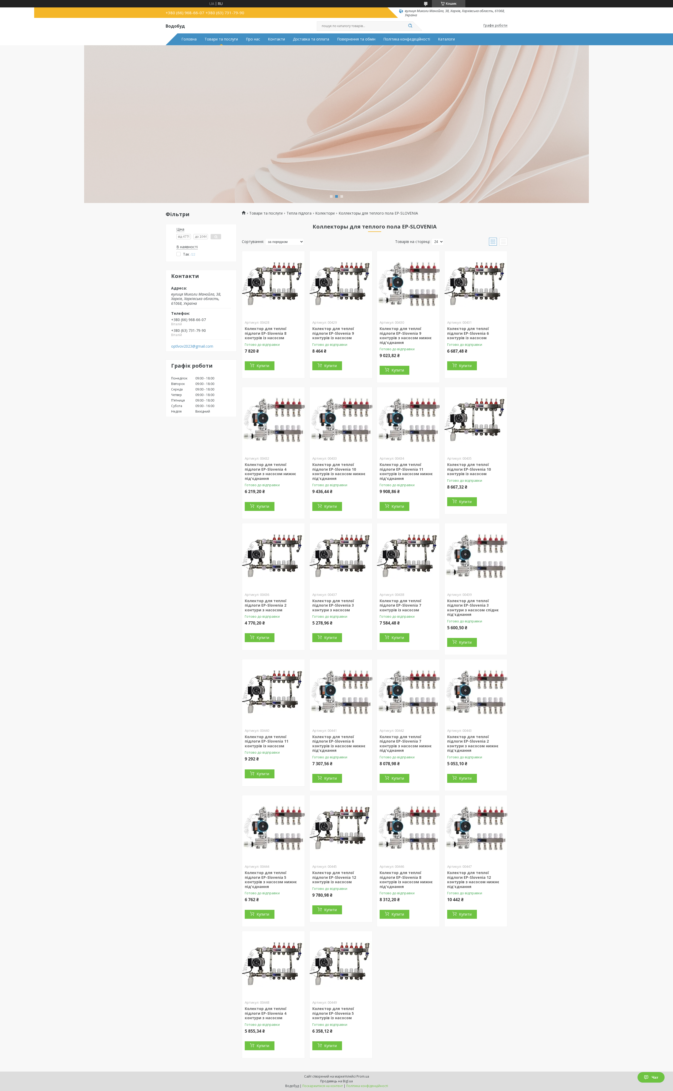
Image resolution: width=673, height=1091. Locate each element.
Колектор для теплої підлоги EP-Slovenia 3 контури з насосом (333, 605)
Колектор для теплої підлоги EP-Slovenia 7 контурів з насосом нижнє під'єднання (406, 743)
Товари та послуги (221, 39)
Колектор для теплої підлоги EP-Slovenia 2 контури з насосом (266, 605)
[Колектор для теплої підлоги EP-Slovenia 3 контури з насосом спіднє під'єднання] (476, 556)
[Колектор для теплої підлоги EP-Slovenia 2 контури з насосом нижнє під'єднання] (476, 692)
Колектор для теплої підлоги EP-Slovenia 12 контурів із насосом (334, 877)
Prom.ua (362, 1076)
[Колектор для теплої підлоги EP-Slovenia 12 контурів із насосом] (341, 828)
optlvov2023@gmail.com (192, 346)
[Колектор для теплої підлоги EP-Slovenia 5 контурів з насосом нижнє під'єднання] (273, 828)
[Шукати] (410, 26)
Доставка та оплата (311, 39)
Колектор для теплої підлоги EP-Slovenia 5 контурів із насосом (333, 1013)
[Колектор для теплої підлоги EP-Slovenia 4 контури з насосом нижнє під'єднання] (273, 420)
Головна (189, 39)
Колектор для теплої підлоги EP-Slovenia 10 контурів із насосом (469, 469)
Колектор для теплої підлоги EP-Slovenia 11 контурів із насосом (266, 741)
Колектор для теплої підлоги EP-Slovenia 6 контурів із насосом (468, 333)
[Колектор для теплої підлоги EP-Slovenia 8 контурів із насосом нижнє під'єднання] (408, 828)
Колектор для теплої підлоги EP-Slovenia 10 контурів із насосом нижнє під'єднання (338, 471)
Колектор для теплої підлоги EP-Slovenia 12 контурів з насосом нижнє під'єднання (473, 879)
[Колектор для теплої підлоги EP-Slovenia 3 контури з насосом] (341, 556)
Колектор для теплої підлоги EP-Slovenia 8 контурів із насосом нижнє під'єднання (406, 879)
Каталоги (446, 39)
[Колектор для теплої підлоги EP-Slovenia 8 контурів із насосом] (273, 284)
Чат (655, 1077)
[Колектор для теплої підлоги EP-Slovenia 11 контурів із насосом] (273, 692)
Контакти (276, 39)
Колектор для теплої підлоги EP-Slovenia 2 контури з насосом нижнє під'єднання (472, 743)
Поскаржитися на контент (322, 1086)
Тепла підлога (299, 213)
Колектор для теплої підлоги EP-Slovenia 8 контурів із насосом (266, 333)
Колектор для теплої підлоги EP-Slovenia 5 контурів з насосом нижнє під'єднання (271, 879)
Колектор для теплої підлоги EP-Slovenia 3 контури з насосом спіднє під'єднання (473, 607)
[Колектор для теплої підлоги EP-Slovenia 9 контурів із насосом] (341, 284)
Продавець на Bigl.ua (336, 1081)
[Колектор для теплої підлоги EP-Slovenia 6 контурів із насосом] (476, 284)
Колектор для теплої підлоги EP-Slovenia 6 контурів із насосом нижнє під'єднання (338, 743)
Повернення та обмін (356, 39)
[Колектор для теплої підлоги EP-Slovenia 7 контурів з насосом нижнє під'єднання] (408, 692)
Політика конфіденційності (367, 1086)
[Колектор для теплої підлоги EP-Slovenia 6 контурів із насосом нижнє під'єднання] (341, 692)
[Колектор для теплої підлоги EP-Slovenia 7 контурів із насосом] (408, 556)
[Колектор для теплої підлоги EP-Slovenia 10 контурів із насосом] (476, 420)
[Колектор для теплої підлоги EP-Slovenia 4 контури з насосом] (273, 964)
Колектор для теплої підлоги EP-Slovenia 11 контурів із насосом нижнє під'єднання (406, 471)
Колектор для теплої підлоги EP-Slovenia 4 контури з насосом (266, 1013)
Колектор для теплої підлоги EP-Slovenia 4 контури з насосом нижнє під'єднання (270, 471)
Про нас (253, 39)
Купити (263, 365)
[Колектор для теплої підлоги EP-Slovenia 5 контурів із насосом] (341, 964)
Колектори (325, 213)
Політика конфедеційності (406, 39)
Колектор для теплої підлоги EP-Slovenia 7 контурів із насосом (400, 605)
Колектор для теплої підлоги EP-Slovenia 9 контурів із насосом (333, 333)
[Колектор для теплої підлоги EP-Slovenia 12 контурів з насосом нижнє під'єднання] (476, 828)
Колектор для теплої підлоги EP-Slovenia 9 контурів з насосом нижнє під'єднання (406, 335)
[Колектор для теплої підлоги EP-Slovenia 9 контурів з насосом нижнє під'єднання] (408, 284)
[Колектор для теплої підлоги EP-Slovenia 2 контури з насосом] (273, 556)
